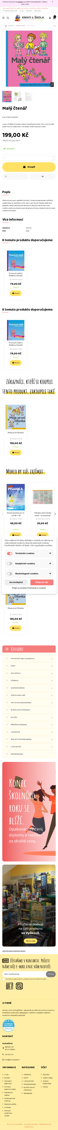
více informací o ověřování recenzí (13, 951)
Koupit (31, 167)
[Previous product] (54, 26)
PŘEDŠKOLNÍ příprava (19, 724)
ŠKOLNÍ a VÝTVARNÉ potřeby (21, 739)
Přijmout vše (41, 582)
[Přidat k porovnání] (43, 176)
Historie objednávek (47, 1082)
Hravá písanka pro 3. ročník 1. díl (15, 514)
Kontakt (29, 10)
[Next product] (55, 26)
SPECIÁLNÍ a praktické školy (21, 702)
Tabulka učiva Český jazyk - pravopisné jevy (42, 515)
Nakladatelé (28, 1093)
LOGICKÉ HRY (16, 746)
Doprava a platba (10, 1104)
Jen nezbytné (16, 582)
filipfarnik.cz (29, 1127)
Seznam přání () (10, 10)
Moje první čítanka (16, 432)
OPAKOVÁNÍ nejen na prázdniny (22, 658)
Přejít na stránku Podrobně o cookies (29, 588)
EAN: (4, 117)
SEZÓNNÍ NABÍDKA (18, 688)
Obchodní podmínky (8, 1082)
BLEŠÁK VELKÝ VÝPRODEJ (20, 710)
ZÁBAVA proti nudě (18, 695)
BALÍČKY (14, 717)
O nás (21, 10)
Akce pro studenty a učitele (8, 1113)
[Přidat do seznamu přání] (15, 176)
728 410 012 (9, 1054)
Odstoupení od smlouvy (9, 1099)
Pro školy (7, 1107)
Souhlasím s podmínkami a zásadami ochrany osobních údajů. (26, 979)
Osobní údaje (48, 1078)
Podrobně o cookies (8, 1093)
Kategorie (17, 649)
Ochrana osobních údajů (10, 1088)
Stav (4, 231)
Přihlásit (51, 974)
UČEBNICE (14, 680)
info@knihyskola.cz (12, 1059)
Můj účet (37, 10)
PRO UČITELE (16, 673)
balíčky (20, 2)
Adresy (45, 1087)
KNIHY (13, 666)
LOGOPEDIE (15, 732)
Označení (6, 228)
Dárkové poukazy (17, 754)
